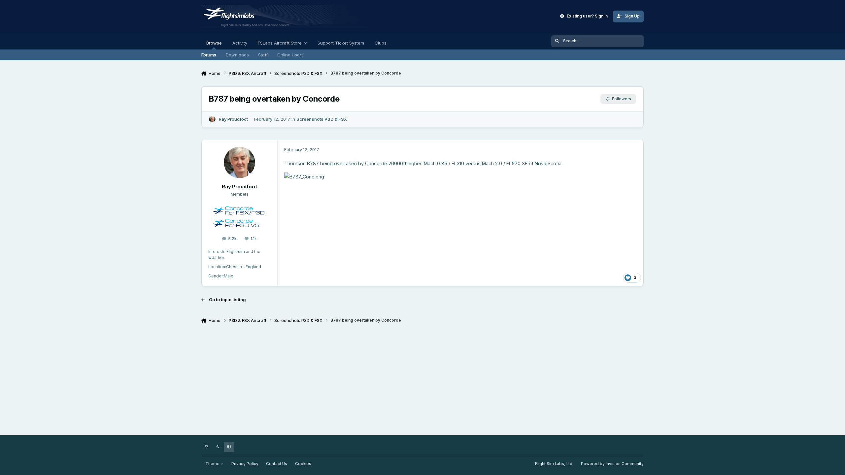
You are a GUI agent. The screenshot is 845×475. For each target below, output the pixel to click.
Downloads (237, 54)
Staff (263, 54)
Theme (212, 463)
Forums (208, 54)
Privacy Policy (244, 463)
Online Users (290, 54)
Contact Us (276, 463)
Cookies (303, 463)
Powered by (612, 463)
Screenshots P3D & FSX (321, 119)
